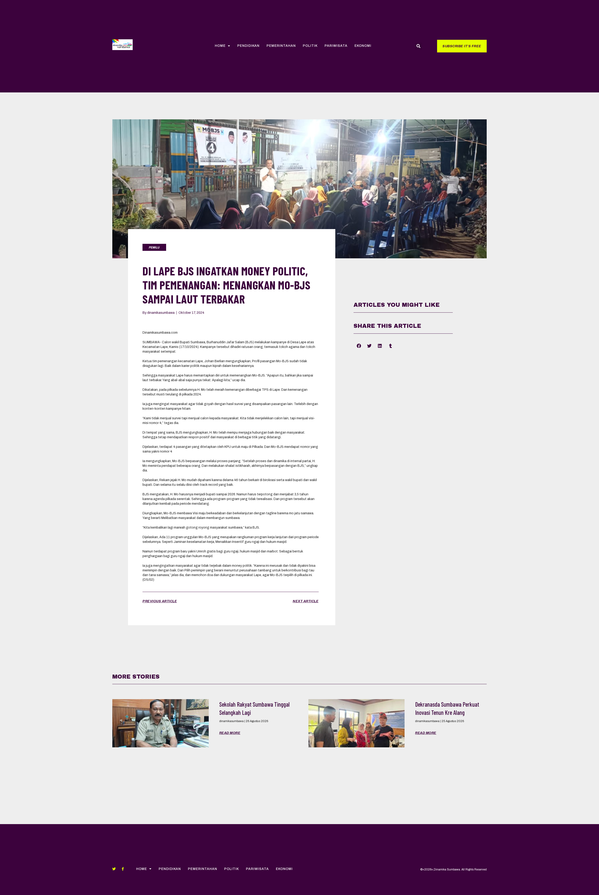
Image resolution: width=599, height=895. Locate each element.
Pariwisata (336, 45)
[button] (462, 46)
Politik (310, 45)
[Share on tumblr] (390, 346)
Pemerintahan (281, 45)
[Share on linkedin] (380, 346)
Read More (230, 733)
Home (220, 45)
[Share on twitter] (369, 346)
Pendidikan (248, 45)
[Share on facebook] (359, 346)
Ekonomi (362, 45)
